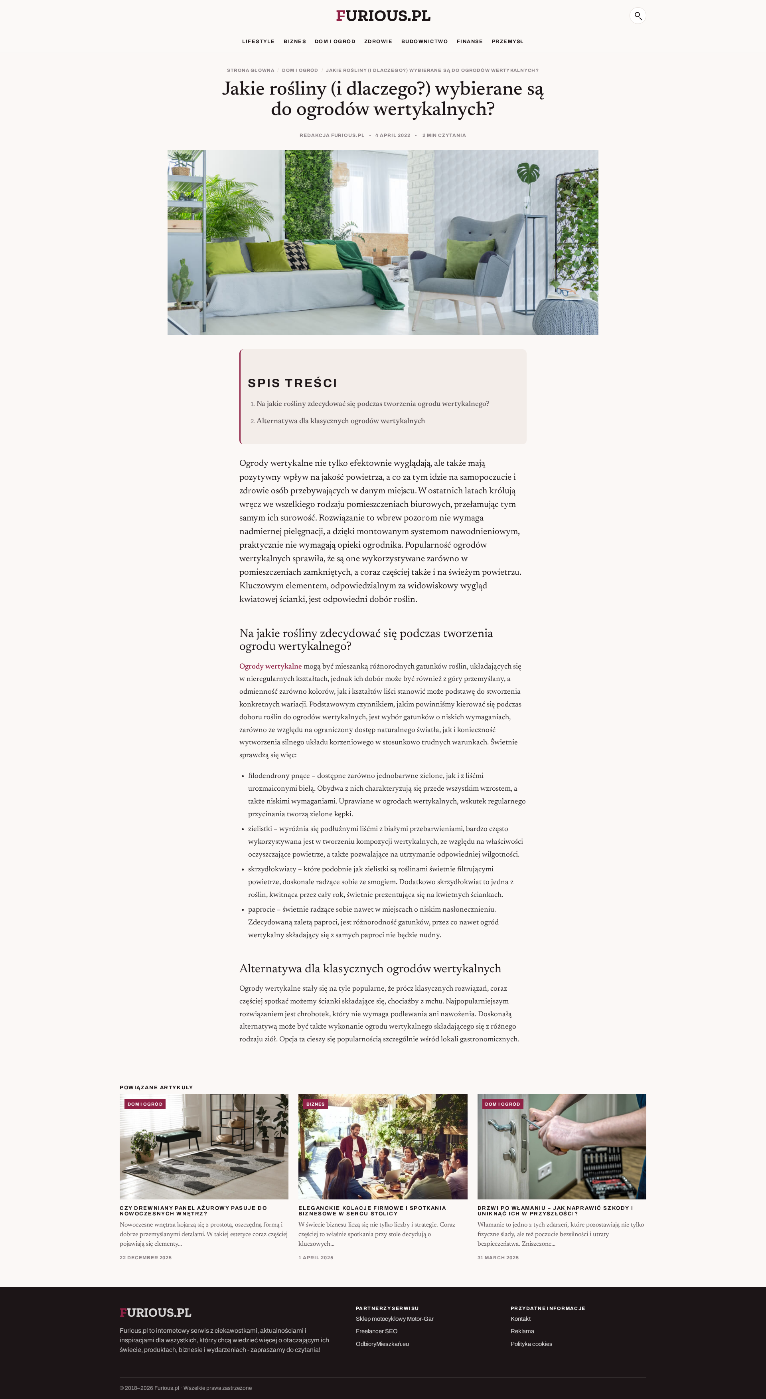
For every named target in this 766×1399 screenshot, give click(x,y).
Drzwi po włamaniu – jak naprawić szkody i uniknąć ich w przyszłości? (556, 1211)
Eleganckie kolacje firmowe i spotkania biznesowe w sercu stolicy (372, 1211)
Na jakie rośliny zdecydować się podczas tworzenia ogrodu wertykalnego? (373, 404)
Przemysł (508, 41)
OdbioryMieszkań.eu (382, 1344)
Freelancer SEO (377, 1331)
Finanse (470, 41)
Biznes (295, 41)
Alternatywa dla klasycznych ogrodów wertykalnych (341, 421)
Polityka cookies (532, 1344)
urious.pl (383, 15)
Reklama (522, 1331)
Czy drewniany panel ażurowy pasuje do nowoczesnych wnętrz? (193, 1211)
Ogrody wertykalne (270, 667)
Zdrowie (378, 41)
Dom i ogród (335, 41)
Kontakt (521, 1319)
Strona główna (250, 70)
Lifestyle (258, 41)
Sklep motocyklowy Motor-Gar (395, 1319)
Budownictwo (424, 41)
